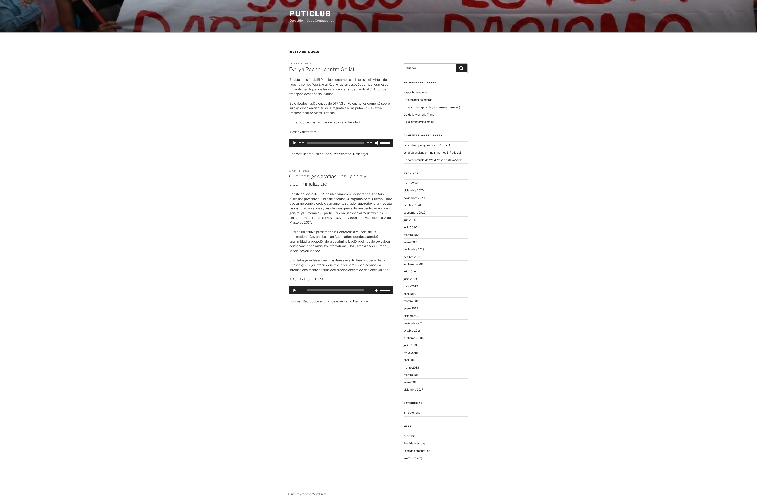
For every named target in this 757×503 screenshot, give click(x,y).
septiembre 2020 (415, 212)
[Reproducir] (294, 143)
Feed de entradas (414, 443)
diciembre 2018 (413, 315)
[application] (341, 143)
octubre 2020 (412, 205)
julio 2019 (410, 271)
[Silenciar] (376, 143)
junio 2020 (410, 227)
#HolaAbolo (454, 159)
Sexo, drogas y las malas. (419, 121)
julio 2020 (410, 220)
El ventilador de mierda (418, 99)
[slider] (385, 142)
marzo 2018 (411, 367)
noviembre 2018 (414, 323)
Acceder (409, 436)
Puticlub (310, 13)
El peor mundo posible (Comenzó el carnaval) (432, 107)
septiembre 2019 (414, 264)
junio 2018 (410, 345)
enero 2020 (411, 242)
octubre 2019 (412, 256)
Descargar (360, 154)
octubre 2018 (412, 330)
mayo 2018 (411, 352)
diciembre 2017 (413, 389)
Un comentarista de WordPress (423, 159)
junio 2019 (410, 279)
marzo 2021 (411, 183)
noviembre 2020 (414, 198)
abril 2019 (410, 293)
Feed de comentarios (417, 450)
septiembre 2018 (414, 338)
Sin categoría (412, 412)
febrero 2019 (412, 301)
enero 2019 (411, 308)
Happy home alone (415, 92)
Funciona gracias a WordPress (307, 494)
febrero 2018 (412, 374)
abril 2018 (410, 360)
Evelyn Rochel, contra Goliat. (322, 69)
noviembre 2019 (414, 249)
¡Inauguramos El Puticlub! (434, 145)
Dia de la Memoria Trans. (419, 114)
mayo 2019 (411, 286)
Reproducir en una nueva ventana (327, 154)
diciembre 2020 (414, 190)
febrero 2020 (412, 234)
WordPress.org (413, 458)
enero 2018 (411, 382)
